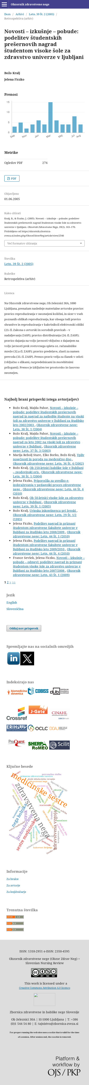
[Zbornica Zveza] (44, 1005)
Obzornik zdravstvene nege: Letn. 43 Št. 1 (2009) (46, 573)
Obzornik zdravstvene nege (30, 4)
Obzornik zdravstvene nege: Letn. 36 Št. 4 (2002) (48, 463)
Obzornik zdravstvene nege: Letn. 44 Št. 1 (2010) (46, 534)
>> (14, 582)
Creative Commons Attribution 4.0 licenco (44, 988)
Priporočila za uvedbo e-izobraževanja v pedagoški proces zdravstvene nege (47, 485)
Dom (7, 14)
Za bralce (12, 879)
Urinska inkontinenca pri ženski (53, 511)
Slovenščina (15, 609)
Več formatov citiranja (22, 243)
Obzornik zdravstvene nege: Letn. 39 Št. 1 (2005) (44, 504)
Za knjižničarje (16, 892)
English (11, 602)
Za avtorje (13, 885)
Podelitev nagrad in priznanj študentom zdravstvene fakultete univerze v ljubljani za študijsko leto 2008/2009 (45, 527)
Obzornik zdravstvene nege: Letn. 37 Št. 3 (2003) (44, 448)
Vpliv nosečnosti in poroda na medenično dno (48, 457)
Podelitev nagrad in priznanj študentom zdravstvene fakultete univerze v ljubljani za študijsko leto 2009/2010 (45, 545)
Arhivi (20, 14)
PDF (13, 178)
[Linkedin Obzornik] (13, 664)
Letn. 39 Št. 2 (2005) (41, 14)
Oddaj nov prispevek (24, 628)
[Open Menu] (4, 4)
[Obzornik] (27, 664)
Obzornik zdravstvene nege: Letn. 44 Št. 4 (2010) (46, 551)
